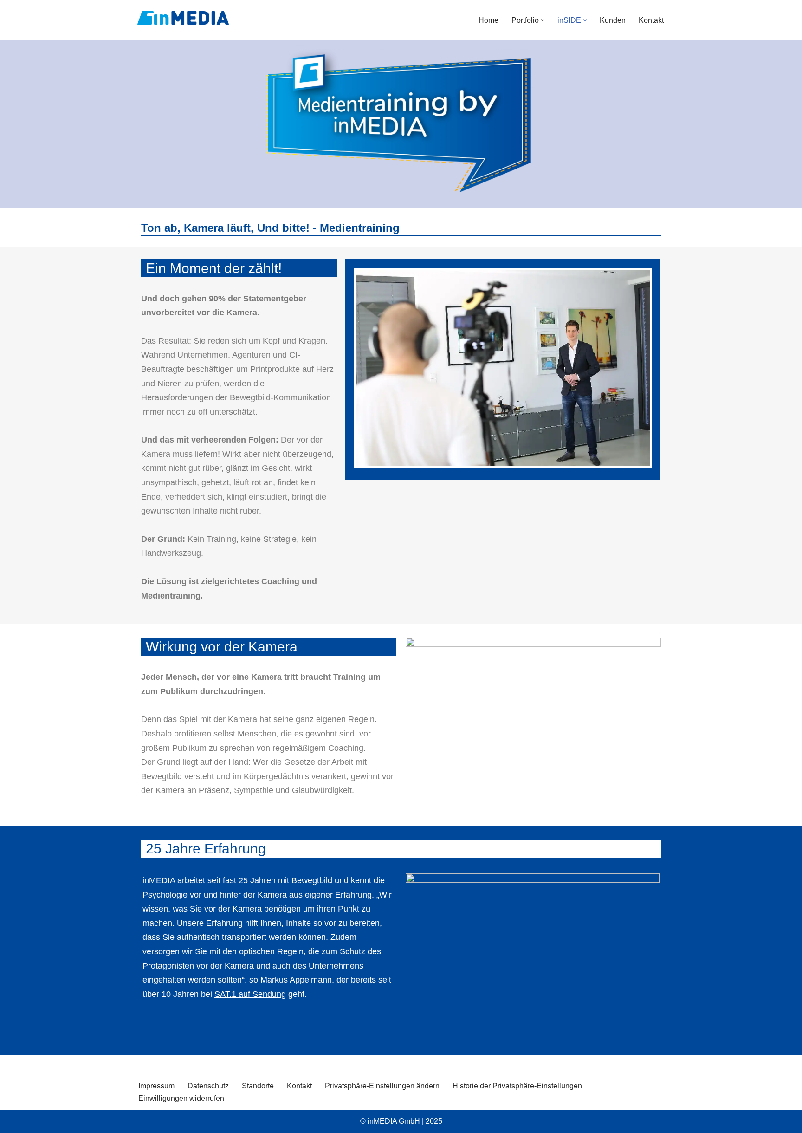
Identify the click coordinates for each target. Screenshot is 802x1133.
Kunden (613, 20)
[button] (542, 20)
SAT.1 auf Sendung (250, 994)
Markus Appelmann (296, 979)
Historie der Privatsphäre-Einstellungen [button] (517, 1086)
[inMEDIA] (182, 18)
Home (488, 20)
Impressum (156, 1086)
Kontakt (651, 20)
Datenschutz (208, 1086)
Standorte (258, 1086)
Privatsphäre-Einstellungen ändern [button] (382, 1086)
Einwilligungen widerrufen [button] (181, 1098)
